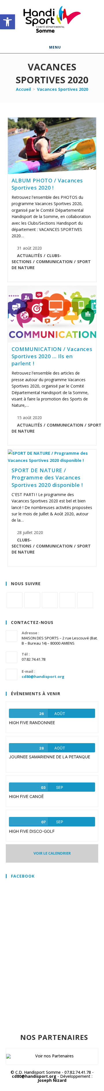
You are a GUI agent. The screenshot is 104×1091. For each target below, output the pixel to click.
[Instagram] (50, 600)
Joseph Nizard (52, 1080)
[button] (7, 21)
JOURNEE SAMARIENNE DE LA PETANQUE (49, 756)
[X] (15, 600)
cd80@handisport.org (43, 676)
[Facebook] (32, 600)
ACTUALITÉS (29, 255)
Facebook (23, 876)
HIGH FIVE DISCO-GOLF (32, 831)
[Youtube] (85, 600)
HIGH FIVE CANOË (26, 796)
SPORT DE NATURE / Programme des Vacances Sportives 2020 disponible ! (47, 477)
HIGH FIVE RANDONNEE (32, 722)
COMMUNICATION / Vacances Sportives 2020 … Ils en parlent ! (52, 356)
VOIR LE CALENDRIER (52, 853)
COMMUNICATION (54, 261)
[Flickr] (67, 600)
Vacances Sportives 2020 (62, 89)
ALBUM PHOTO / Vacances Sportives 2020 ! (47, 184)
